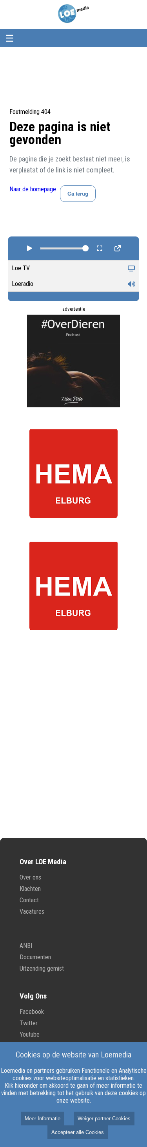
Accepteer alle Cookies (77, 1132)
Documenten (35, 957)
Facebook (32, 1011)
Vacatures (32, 911)
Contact (29, 900)
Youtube (30, 1034)
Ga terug (77, 194)
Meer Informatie (42, 1118)
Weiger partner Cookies (104, 1118)
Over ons (30, 877)
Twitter (29, 1023)
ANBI (26, 945)
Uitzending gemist (42, 968)
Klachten (30, 888)
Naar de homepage (32, 189)
